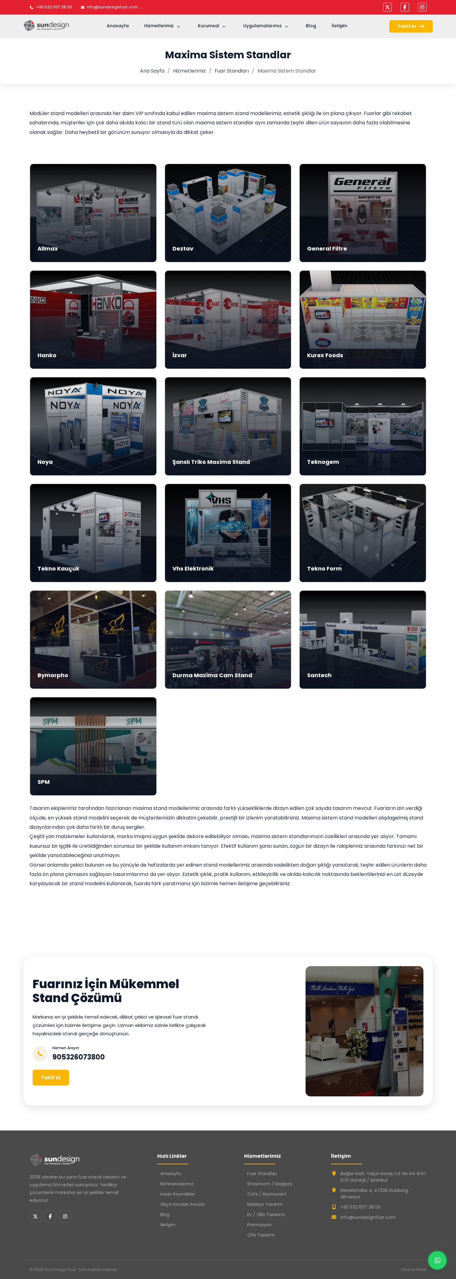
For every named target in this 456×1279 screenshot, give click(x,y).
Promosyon (259, 1225)
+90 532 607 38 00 (54, 7)
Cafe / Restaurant (267, 1194)
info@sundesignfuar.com (112, 7)
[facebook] (404, 7)
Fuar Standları (232, 70)
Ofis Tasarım (261, 1235)
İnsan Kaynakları (177, 1194)
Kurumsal (208, 26)
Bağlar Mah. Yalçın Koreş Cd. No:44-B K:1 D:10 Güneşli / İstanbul (383, 1176)
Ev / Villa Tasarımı (266, 1214)
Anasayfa (118, 26)
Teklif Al (406, 26)
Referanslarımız (177, 1184)
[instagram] (422, 7)
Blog (311, 26)
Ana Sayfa (152, 70)
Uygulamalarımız (262, 26)
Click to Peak (414, 1269)
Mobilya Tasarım (265, 1204)
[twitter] (387, 7)
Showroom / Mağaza (269, 1184)
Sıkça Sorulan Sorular (182, 1204)
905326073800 (78, 1057)
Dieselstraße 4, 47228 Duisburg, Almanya (375, 1193)
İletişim (339, 26)
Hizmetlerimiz (159, 26)
